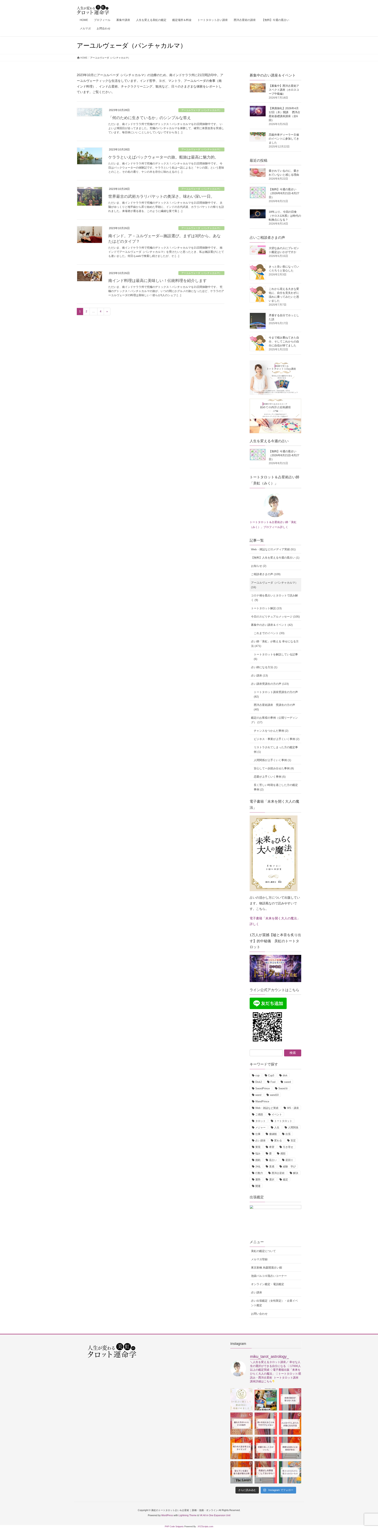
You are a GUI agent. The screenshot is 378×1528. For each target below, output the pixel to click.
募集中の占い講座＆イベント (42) (272, 624)
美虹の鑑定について (263, 1251)
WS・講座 (293, 1107)
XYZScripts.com (205, 1526)
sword (287, 1081)
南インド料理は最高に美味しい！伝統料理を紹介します (157, 280)
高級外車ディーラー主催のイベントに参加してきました (284, 138)
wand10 (274, 1094)
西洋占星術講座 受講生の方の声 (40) (274, 707)
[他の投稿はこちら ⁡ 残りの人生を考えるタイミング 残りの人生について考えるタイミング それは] (241, 1448)
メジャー (260, 1127)
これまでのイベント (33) (269, 633)
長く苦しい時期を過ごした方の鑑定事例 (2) (276, 787)
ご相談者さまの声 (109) (266, 574)
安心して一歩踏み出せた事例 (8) (274, 768)
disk (285, 1075)
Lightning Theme (188, 1515)
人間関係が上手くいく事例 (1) (272, 760)
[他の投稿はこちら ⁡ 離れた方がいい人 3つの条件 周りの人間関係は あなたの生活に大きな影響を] (241, 1423)
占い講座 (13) (259, 675)
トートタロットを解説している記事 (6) (276, 656)
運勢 (257, 1179)
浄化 (257, 1166)
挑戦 (257, 1160)
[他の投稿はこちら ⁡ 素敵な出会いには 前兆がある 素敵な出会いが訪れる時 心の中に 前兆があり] (290, 1448)
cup (257, 1075)
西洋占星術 (278, 1173)
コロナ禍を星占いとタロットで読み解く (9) (274, 598)
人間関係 (293, 1127)
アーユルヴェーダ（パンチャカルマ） (201, 110)
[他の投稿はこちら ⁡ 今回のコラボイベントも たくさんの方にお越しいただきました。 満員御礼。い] (266, 1399)
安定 (293, 1140)
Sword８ (283, 1088)
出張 (288, 1133)
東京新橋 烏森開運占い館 (266, 1267)
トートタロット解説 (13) (266, 608)
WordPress (167, 1515)
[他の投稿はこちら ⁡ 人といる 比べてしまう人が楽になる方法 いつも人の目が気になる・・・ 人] (290, 1423)
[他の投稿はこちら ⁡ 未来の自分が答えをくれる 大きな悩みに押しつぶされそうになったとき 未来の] (290, 1399)
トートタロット (283, 1120)
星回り (289, 1160)
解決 (295, 1173)
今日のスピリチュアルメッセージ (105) (275, 616)
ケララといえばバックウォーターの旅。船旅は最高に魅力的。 (163, 157)
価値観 (273, 1133)
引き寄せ (288, 1147)
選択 (271, 1179)
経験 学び (289, 1166)
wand (258, 1094)
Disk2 (258, 1081)
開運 (257, 1186)
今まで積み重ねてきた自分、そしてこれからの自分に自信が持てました (284, 341)
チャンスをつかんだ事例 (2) (271, 730)
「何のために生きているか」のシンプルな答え (149, 118)
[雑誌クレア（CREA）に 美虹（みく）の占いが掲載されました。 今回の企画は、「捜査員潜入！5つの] (241, 1399)
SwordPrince (262, 1088)
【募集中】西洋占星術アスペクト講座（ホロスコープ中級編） (284, 89)
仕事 (257, 1133)
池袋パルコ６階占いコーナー (269, 1275)
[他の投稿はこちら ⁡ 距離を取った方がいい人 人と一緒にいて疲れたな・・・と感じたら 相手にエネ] (266, 1448)
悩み (257, 1153)
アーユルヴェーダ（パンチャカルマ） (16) (274, 585)
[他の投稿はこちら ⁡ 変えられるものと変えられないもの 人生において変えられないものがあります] (290, 1472)
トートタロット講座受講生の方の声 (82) (276, 694)
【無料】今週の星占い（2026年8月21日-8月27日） (284, 193)
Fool (273, 1081)
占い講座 (260, 1140)
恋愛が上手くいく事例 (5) (270, 776)
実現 (257, 1147)
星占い (273, 1160)
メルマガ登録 (259, 1259)
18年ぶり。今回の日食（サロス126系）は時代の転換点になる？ (285, 215)
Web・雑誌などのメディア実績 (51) (273, 549)
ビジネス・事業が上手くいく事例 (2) (276, 739)
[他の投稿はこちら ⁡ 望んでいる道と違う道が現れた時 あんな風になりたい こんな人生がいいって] (241, 1472)
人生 (276, 1127)
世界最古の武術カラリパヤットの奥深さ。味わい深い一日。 (161, 196)
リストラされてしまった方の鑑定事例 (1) (276, 749)
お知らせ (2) (258, 565)
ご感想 (259, 1114)
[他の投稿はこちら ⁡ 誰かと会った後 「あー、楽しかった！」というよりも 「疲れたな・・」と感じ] (266, 1423)
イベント (277, 1114)
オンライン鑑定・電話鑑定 (267, 1284)
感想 (282, 1153)
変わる (278, 1140)
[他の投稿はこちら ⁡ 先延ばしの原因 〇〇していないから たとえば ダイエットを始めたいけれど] (266, 1472)
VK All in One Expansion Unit (214, 1515)
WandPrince (262, 1101)
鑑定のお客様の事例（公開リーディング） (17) (274, 720)
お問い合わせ (259, 1313)
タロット (260, 1120)
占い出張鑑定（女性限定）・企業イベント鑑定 (274, 1303)
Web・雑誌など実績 (266, 1107)
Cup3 (271, 1075)
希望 (271, 1147)
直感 (271, 1166)
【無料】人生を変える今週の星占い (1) (275, 557)
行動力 (259, 1173)
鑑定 (285, 1179)
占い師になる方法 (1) (264, 667)
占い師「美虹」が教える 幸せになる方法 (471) (275, 643)
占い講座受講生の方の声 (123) (270, 683)
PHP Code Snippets (174, 1526)
